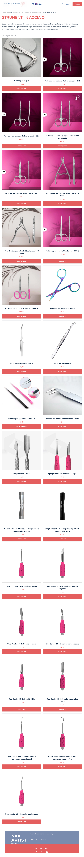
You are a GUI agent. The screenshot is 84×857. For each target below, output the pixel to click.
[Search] (56, 4)
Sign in (68, 4)
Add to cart (21, 88)
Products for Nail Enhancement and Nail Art (26, 13)
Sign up (77, 4)
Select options (21, 426)
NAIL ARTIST (19, 838)
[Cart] (62, 4)
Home (4, 13)
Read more (62, 539)
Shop (9, 13)
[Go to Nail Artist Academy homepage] (15, 3)
